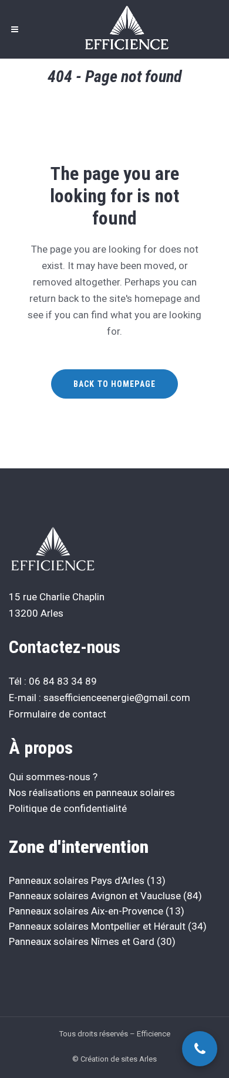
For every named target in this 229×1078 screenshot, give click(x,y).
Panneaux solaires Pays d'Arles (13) (87, 880)
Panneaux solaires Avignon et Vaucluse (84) (105, 896)
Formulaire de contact (57, 714)
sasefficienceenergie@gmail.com (116, 697)
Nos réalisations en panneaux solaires (92, 792)
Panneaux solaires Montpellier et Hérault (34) (108, 926)
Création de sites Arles (118, 1059)
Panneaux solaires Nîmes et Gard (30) (92, 941)
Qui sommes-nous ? (53, 777)
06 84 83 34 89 (63, 681)
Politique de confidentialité (68, 808)
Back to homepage (114, 384)
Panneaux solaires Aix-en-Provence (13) (96, 911)
